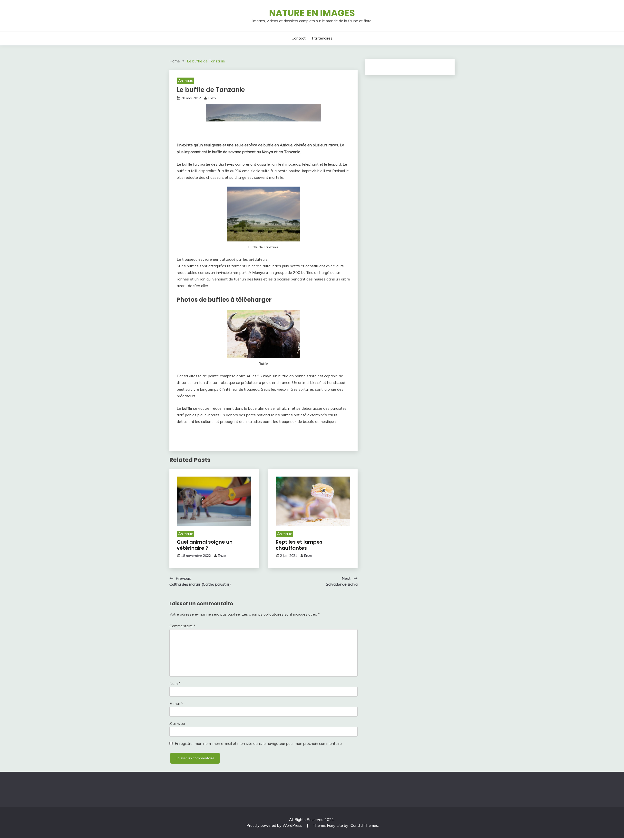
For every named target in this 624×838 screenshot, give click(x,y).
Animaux (185, 80)
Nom (174, 683)
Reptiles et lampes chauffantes (299, 545)
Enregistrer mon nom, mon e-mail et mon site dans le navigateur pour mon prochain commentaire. (258, 743)
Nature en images (312, 13)
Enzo (212, 98)
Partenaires (322, 38)
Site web (177, 723)
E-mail (176, 703)
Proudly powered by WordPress (274, 825)
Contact (299, 38)
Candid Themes (364, 825)
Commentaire (182, 625)
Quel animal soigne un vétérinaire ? (205, 545)
